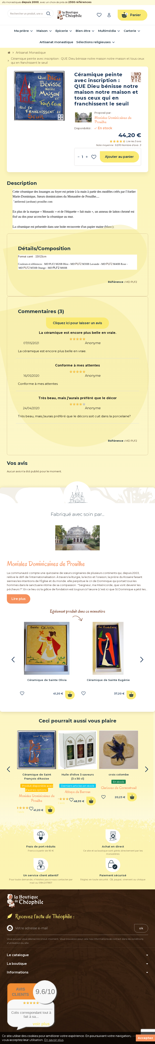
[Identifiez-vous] (110, 15)
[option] (47, 662)
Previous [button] (13, 659)
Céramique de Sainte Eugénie (108, 680)
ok (141, 928)
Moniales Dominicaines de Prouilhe (36, 798)
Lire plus (19, 599)
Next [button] (141, 659)
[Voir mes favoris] (100, 15)
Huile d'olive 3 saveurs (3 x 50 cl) (78, 776)
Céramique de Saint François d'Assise (36, 776)
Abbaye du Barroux (77, 791)
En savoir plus (53, 1040)
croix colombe (119, 774)
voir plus (41, 1024)
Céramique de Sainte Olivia (47, 680)
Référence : (116, 281)
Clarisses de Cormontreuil (118, 787)
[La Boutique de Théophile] (69, 14)
